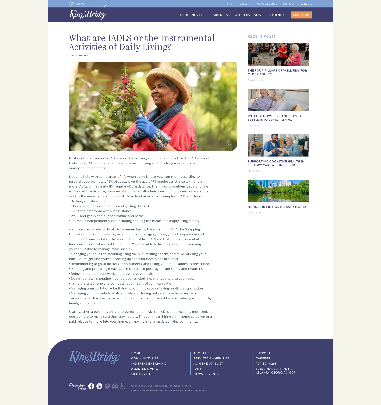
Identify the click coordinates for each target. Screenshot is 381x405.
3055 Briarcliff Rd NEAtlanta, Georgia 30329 (275, 370)
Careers (306, 4)
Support (289, 4)
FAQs (230, 4)
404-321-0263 (266, 363)
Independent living (148, 363)
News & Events (267, 4)
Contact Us (301, 15)
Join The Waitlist (208, 363)
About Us (242, 15)
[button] (220, 14)
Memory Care (143, 374)
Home (136, 353)
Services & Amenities (270, 15)
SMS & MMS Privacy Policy (147, 390)
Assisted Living (144, 369)
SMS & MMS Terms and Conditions (185, 390)
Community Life (192, 15)
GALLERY (245, 4)
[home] (87, 15)
